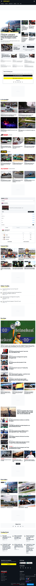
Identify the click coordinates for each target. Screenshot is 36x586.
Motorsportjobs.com (4, 576)
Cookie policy (18, 583)
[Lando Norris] (4, 235)
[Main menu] (1, 1)
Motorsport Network (16, 584)
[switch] (33, 224)
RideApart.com (3, 580)
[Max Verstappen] (4, 237)
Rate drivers (10, 241)
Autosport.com (3, 577)
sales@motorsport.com (23, 577)
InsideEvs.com (3, 573)
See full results (26, 241)
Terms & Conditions (13, 583)
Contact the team (22, 575)
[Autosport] (4, 168)
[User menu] (34, 1)
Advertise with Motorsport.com (24, 574)
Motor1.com (2, 574)
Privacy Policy (23, 583)
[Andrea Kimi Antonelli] (4, 239)
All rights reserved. (22, 584)
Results (33, 218)
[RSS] (22, 82)
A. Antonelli (7, 239)
